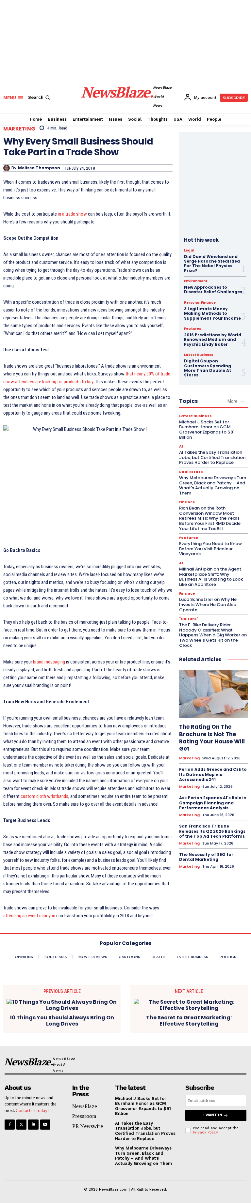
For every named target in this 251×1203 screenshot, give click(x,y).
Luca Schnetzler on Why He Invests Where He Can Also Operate (208, 604)
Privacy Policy (205, 1132)
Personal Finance (200, 302)
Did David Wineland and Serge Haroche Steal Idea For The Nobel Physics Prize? (212, 263)
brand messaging (49, 662)
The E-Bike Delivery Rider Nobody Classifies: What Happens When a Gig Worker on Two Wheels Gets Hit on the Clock (213, 635)
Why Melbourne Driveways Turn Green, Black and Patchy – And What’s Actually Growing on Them (212, 485)
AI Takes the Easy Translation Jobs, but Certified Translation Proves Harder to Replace (212, 457)
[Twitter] (21, 1124)
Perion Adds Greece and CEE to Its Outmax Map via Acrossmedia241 (213, 774)
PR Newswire (87, 1126)
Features (192, 328)
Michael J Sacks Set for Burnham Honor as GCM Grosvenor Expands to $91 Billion (207, 429)
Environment (196, 281)
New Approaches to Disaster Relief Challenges (213, 289)
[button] (39, 97)
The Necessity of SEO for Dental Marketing (206, 857)
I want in (212, 1115)
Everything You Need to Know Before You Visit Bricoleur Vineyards (210, 549)
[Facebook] (10, 1124)
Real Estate (191, 472)
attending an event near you (29, 916)
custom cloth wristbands (44, 796)
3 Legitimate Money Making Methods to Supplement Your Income (212, 313)
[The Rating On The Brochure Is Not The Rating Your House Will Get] (213, 694)
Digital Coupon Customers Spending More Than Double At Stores (207, 368)
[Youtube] (45, 1124)
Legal (189, 250)
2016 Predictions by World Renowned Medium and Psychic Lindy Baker (212, 339)
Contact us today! (32, 1110)
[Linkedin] (33, 1124)
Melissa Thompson (39, 168)
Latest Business (198, 355)
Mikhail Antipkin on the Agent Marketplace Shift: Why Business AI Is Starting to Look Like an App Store (211, 576)
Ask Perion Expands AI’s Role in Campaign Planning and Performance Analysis (212, 803)
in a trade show (72, 214)
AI (181, 446)
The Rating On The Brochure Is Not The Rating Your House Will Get (212, 737)
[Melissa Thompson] (7, 168)
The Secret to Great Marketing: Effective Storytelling (189, 1020)
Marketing (19, 128)
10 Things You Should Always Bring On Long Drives (62, 1020)
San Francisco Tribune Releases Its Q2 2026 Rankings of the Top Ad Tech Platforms (212, 831)
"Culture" (188, 619)
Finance (187, 502)
